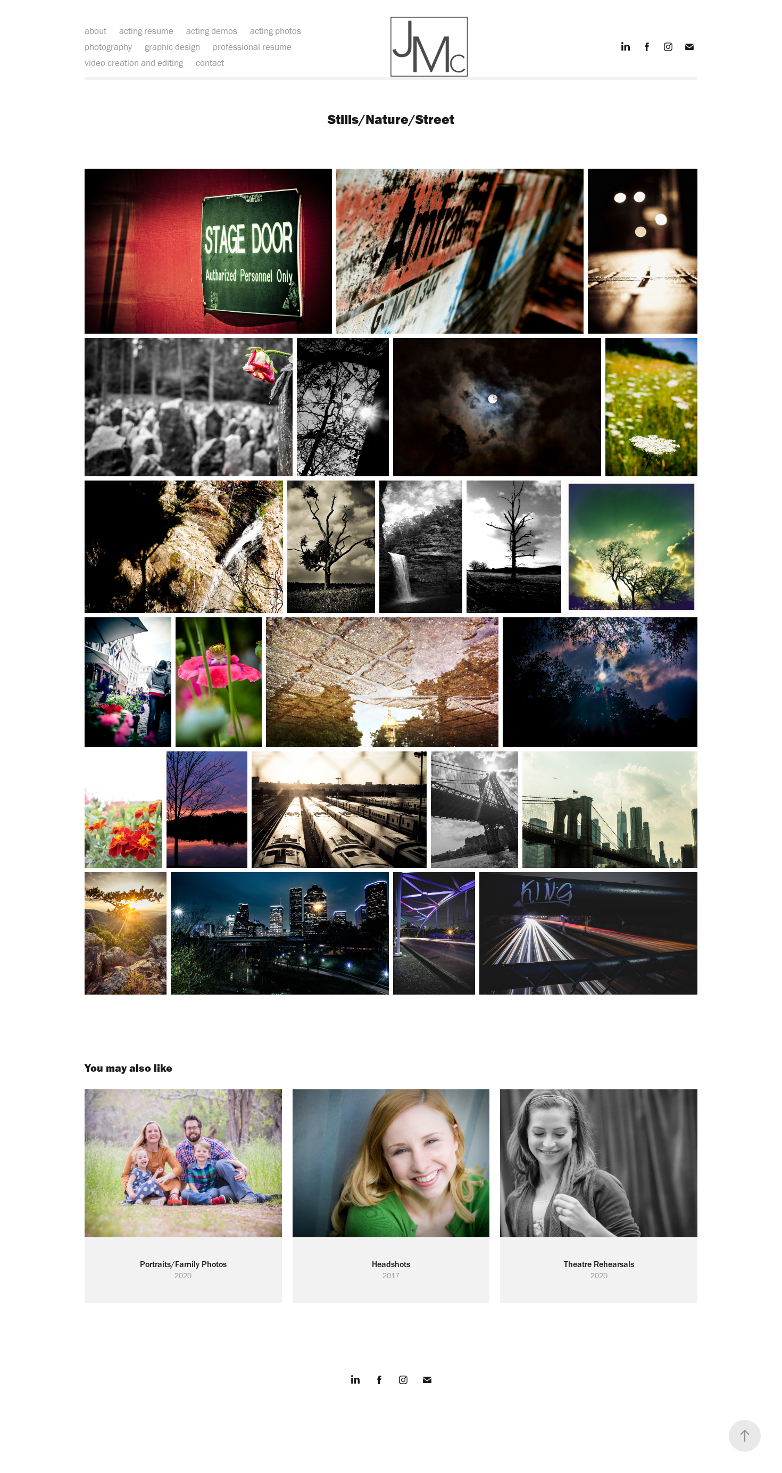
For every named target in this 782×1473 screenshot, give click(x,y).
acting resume (146, 31)
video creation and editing (134, 62)
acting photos (275, 31)
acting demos (211, 31)
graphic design (172, 47)
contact (210, 62)
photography (108, 47)
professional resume (252, 47)
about (95, 31)
